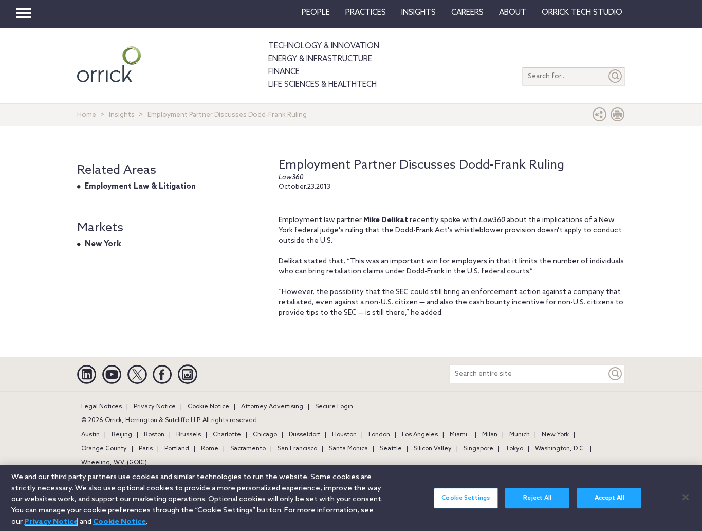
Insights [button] (418, 12)
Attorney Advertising (272, 406)
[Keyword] (615, 373)
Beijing (122, 434)
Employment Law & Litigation (140, 186)
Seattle (391, 448)
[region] (351, 498)
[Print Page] (618, 116)
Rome (209, 448)
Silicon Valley (433, 448)
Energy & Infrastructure (320, 59)
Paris (146, 448)
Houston (344, 434)
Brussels (188, 434)
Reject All (537, 498)
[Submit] (615, 76)
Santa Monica (348, 448)
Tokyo (514, 448)
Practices (365, 12)
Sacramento (248, 448)
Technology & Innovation (323, 46)
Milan (489, 434)
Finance (284, 72)
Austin (90, 434)
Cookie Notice (208, 406)
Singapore (478, 448)
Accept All (609, 498)
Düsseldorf (304, 434)
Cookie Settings (465, 498)
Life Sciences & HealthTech (322, 84)
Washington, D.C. (560, 448)
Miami (458, 434)
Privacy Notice (155, 406)
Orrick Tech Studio (582, 12)
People (316, 12)
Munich (519, 434)
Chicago (265, 434)
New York (103, 244)
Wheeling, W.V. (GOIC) (114, 462)
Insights (122, 115)
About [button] (512, 12)
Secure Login (334, 406)
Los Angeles (420, 434)
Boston (154, 434)
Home (86, 115)
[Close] (685, 497)
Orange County (104, 448)
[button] (600, 116)
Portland (176, 448)
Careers (467, 12)
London (379, 434)
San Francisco (297, 448)
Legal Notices (101, 406)
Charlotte (227, 434)
